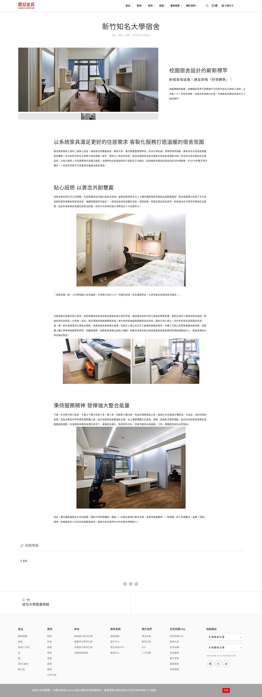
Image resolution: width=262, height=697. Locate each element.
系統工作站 (24, 647)
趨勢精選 (22, 636)
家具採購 (174, 647)
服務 (49, 647)
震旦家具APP (117, 647)
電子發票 (174, 658)
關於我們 (191, 5)
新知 (150, 5)
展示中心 (115, 641)
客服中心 (115, 652)
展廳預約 (174, 663)
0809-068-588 (213, 635)
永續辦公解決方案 (83, 647)
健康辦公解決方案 (83, 636)
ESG (144, 647)
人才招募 (146, 652)
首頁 (114, 35)
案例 (139, 5)
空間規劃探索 (81, 652)
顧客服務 (175, 5)
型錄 (161, 5)
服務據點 (115, 636)
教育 (128, 35)
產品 (128, 5)
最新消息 (146, 641)
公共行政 (51, 674)
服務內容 (174, 641)
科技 (49, 641)
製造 (49, 636)
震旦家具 (146, 636)
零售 (49, 652)
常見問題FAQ (177, 636)
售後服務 (174, 652)
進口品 (21, 669)
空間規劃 (174, 669)
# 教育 (23, 561)
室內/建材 (23, 663)
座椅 (20, 641)
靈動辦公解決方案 (83, 641)
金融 (49, 658)
